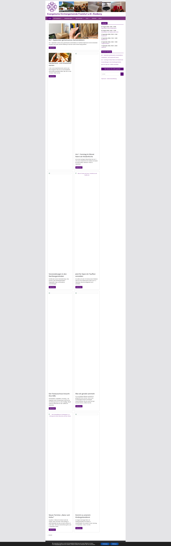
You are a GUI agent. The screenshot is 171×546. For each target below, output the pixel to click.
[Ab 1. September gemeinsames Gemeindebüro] (73, 31)
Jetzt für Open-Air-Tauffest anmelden (109, 64)
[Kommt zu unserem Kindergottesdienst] (86, 464)
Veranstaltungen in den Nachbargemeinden (58, 275)
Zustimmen (105, 543)
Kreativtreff (104, 35)
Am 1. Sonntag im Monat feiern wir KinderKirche (84, 155)
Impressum (103, 78)
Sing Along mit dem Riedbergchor (109, 28)
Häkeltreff (103, 47)
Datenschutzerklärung (111, 78)
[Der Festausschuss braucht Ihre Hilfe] (60, 342)
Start (49, 18)
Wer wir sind (79, 18)
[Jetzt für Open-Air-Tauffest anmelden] (86, 223)
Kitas (87, 18)
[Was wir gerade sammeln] (86, 342)
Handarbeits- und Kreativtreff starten (110, 57)
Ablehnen (114, 543)
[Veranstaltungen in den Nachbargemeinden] (60, 223)
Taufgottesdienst (105, 43)
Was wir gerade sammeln (85, 394)
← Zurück (49, 535)
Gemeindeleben (68, 18)
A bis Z (100, 18)
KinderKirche (104, 39)
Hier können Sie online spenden (112, 69)
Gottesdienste (57, 18)
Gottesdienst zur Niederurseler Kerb (109, 32)
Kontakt (94, 18)
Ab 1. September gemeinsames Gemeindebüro (66, 40)
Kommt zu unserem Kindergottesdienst (83, 516)
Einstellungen (58, 544)
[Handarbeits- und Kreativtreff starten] (60, 57)
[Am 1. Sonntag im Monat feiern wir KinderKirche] (86, 103)
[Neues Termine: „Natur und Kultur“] (60, 464)
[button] (61, 18)
